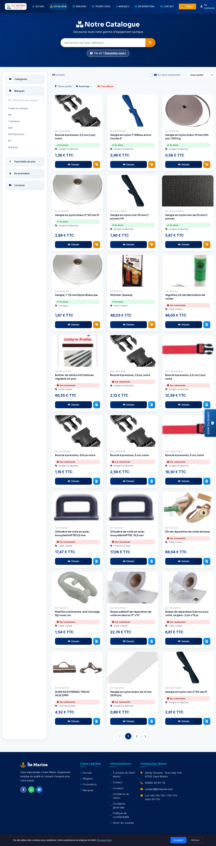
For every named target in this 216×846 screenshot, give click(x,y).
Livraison (118, 788)
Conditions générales (119, 805)
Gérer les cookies (123, 822)
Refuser (195, 840)
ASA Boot (13, 147)
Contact (117, 782)
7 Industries (14, 121)
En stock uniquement (169, 75)
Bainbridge (85, 86)
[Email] (39, 789)
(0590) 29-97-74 (155, 782)
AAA (10, 128)
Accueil (87, 772)
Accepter (178, 840)
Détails (75, 164)
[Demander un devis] (206, 324)
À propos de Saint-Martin (124, 774)
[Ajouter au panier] (96, 164)
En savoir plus (104, 840)
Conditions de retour (121, 795)
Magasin (88, 778)
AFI (9, 140)
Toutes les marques (18, 108)
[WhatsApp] (31, 789)
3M (9, 115)
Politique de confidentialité (121, 815)
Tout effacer (107, 86)
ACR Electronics (16, 134)
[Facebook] (23, 789)
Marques (88, 790)
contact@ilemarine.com (159, 789)
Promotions (90, 784)
